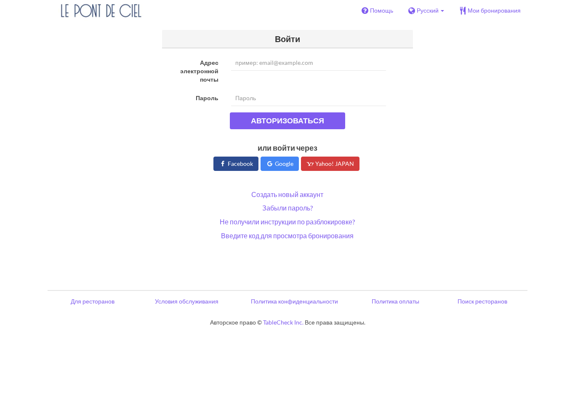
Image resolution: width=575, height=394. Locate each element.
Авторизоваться (287, 120)
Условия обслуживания (186, 301)
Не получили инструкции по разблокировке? (287, 222)
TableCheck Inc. (283, 322)
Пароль (207, 97)
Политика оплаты (395, 301)
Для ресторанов (92, 301)
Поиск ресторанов (482, 301)
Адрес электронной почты (199, 71)
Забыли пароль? (287, 208)
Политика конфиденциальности (294, 301)
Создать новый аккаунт (287, 194)
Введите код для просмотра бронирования (287, 236)
